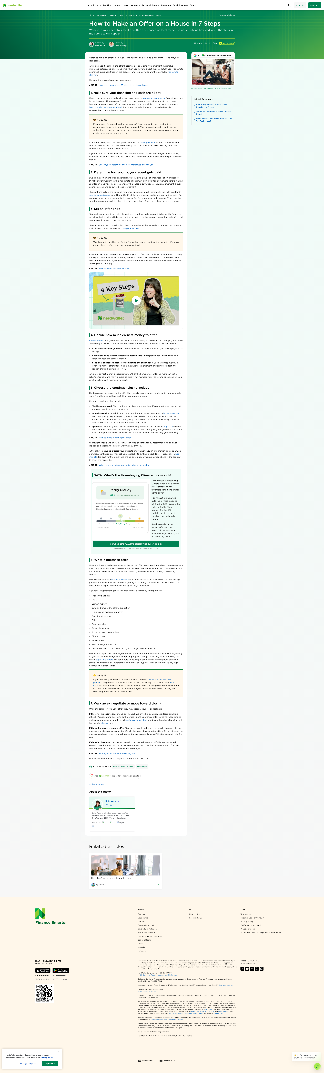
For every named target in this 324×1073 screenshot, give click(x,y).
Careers (141, 921)
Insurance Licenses (226, 985)
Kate (111, 801)
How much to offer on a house (114, 268)
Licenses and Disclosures (167, 975)
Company (142, 914)
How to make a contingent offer (115, 437)
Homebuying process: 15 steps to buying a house (123, 85)
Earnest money (96, 340)
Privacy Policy (223, 1011)
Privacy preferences (249, 929)
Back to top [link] (98, 784)
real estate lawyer (120, 579)
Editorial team (144, 940)
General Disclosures (185, 1013)
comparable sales (130, 228)
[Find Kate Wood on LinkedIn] (111, 804)
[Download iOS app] (42, 970)
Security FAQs (195, 918)
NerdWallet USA (148, 1061)
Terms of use (246, 914)
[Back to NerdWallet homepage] (90, 15)
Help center (194, 914)
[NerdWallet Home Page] (13, 5)
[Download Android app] (61, 970)
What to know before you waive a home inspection (124, 465)
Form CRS (195, 1011)
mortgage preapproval (154, 98)
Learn (113, 15)
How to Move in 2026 (123, 766)
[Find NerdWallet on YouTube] (247, 969)
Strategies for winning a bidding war (117, 753)
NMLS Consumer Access (147, 975)
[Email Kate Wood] (106, 804)
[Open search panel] (289, 5)
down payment (147, 142)
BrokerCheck (219, 1013)
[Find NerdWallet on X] (242, 969)
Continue (50, 1064)
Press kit (142, 947)
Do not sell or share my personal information (260, 933)
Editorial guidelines (147, 933)
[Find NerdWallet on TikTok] (262, 969)
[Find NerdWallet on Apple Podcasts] (257, 969)
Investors (142, 951)
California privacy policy (251, 925)
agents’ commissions (99, 195)
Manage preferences (28, 1064)
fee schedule (198, 1013)
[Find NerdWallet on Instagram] (252, 969)
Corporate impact (146, 925)
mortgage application (136, 720)
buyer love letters (104, 659)
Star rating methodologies (150, 936)
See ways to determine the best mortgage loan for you (126, 165)
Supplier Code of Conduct (252, 918)
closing (104, 723)
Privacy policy (246, 921)
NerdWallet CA (169, 1061)
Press (140, 944)
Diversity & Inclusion (147, 929)
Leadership (143, 918)
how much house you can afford (105, 107)
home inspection (171, 413)
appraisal (168, 426)
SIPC (211, 1009)
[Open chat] (317, 1066)
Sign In (300, 5)
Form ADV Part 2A (207, 1011)
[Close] (320, 1052)
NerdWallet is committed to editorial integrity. (212, 88)
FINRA (206, 1009)
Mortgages (101, 15)
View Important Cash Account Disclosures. (167, 1020)
